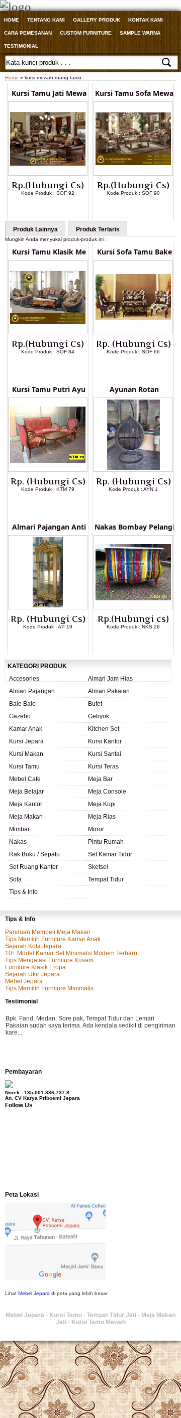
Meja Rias (102, 816)
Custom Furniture (86, 33)
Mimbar (19, 829)
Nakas (18, 841)
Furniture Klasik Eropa (35, 967)
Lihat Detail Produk (55, 209)
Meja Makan (26, 816)
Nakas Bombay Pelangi (134, 527)
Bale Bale (22, 703)
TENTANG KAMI (46, 20)
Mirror (96, 829)
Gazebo (20, 716)
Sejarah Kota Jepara (33, 946)
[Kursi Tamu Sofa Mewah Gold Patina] (133, 173)
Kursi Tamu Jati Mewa (49, 93)
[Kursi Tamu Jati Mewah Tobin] (47, 173)
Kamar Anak (25, 728)
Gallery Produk (96, 20)
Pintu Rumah (106, 841)
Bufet (95, 703)
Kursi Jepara (26, 741)
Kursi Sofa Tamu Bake (134, 251)
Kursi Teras (103, 766)
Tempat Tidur (106, 879)
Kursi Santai (104, 753)
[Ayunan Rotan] (133, 469)
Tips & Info (23, 891)
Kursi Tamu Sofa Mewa (134, 93)
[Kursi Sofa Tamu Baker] (133, 332)
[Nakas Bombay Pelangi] (133, 607)
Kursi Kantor (105, 741)
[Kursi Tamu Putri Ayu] (47, 469)
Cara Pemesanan (28, 33)
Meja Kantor (25, 804)
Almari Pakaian (109, 691)
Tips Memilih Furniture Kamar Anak (53, 939)
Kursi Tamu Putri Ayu (48, 389)
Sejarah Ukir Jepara (32, 974)
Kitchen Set (103, 728)
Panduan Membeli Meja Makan (47, 932)
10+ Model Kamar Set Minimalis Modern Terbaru (71, 953)
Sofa (15, 879)
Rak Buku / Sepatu (34, 854)
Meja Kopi (102, 804)
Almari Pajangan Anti (49, 527)
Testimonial (21, 46)
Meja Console (107, 791)
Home (11, 20)
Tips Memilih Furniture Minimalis (49, 988)
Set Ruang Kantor (33, 866)
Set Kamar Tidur (110, 854)
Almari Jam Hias (110, 678)
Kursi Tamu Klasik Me (49, 251)
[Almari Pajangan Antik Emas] (47, 607)
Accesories (24, 678)
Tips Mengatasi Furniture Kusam (49, 960)
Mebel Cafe (25, 779)
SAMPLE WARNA (140, 33)
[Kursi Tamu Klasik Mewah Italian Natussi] (47, 332)
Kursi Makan (26, 753)
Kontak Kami (145, 20)
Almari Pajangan (32, 691)
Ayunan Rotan (134, 389)
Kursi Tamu (24, 766)
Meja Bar (100, 779)
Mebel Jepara (24, 981)
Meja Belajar (26, 791)
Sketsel (98, 866)
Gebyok (98, 716)
